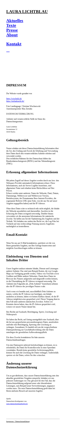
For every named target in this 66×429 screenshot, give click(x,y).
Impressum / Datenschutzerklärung (18, 421)
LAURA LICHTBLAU (27, 11)
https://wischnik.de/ (14, 98)
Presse (12, 30)
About (12, 34)
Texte (11, 25)
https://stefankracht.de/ (15, 101)
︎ (7, 50)
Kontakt (13, 43)
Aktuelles (14, 20)
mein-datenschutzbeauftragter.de (17, 404)
